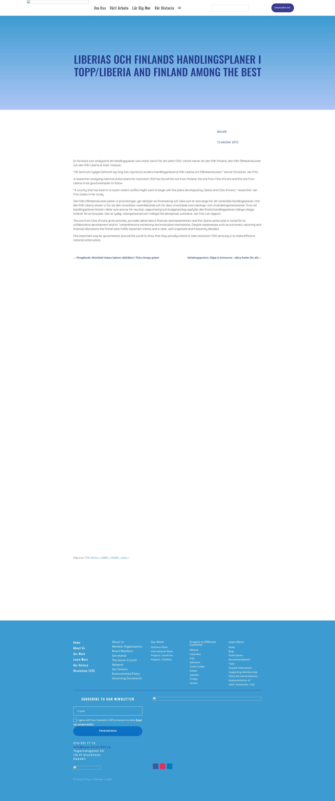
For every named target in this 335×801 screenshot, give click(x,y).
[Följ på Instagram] (162, 766)
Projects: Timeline (161, 659)
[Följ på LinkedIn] (169, 766)
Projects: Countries (162, 655)
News (232, 647)
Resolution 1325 (84, 671)
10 (111, 557)
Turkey (194, 679)
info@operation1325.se (92, 747)
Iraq (192, 658)
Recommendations (239, 659)
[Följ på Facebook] (155, 766)
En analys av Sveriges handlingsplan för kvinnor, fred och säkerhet (125, 441)
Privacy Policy (81, 779)
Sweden (194, 675)
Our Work (79, 654)
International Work (162, 651)
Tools (232, 663)
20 (114, 557)
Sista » (125, 557)
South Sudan (197, 666)
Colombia (195, 654)
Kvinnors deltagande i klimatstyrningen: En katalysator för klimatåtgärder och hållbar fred (143, 316)
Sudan (193, 670)
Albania (194, 650)
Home (76, 642)
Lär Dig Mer (141, 8)
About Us (79, 648)
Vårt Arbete (119, 8)
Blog (231, 651)
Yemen (194, 683)
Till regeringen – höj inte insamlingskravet (107, 400)
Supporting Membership (243, 672)
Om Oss (100, 8)
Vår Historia (164, 8)
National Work (159, 647)
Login (109, 779)
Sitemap (98, 779)
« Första (93, 557)
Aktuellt (222, 132)
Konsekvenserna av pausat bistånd (102, 358)
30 (117, 557)
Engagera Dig (283, 7)
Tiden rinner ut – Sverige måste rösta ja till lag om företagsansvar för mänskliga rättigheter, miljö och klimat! (156, 525)
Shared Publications (240, 668)
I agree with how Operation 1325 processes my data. (107, 722)
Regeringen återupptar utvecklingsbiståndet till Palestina (118, 483)
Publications (236, 655)
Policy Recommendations (243, 676)
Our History (80, 665)
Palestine (195, 662)
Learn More (80, 659)
